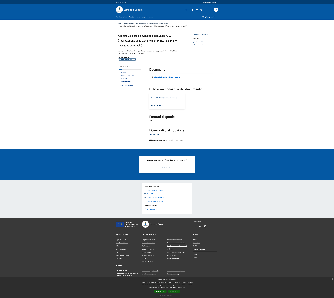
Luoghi (195, 254)
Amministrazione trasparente (176, 271)
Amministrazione (129, 24)
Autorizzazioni (171, 255)
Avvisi (195, 246)
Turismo (144, 258)
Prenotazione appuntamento (150, 271)
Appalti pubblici (146, 252)
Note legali (170, 277)
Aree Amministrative (122, 243)
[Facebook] (192, 9)
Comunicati (196, 243)
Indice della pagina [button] (125, 66)
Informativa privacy (173, 274)
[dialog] (167, 287)
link (184, 287)
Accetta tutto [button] (160, 291)
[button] (167, 295)
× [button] (332, 279)
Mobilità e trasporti (147, 262)
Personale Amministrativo (123, 255)
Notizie (195, 240)
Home (119, 24)
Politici (118, 252)
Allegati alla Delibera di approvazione (167, 77)
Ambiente (170, 249)
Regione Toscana (121, 2)
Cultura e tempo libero (148, 243)
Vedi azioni (205, 34)
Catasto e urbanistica (148, 255)
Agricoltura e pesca (173, 258)
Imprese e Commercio (148, 249)
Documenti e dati (141, 24)
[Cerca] (216, 10)
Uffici (117, 246)
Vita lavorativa (146, 246)
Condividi (196, 34)
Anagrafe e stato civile (148, 240)
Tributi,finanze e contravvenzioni (177, 246)
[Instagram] (200, 9)
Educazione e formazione (174, 240)
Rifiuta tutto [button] (174, 291)
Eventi (195, 258)
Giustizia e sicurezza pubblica (176, 243)
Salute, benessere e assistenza (176, 252)
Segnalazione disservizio (149, 274)
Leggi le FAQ (145, 277)
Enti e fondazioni (121, 249)
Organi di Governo (121, 240)
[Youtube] (196, 9)
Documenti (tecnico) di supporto (158, 24)
